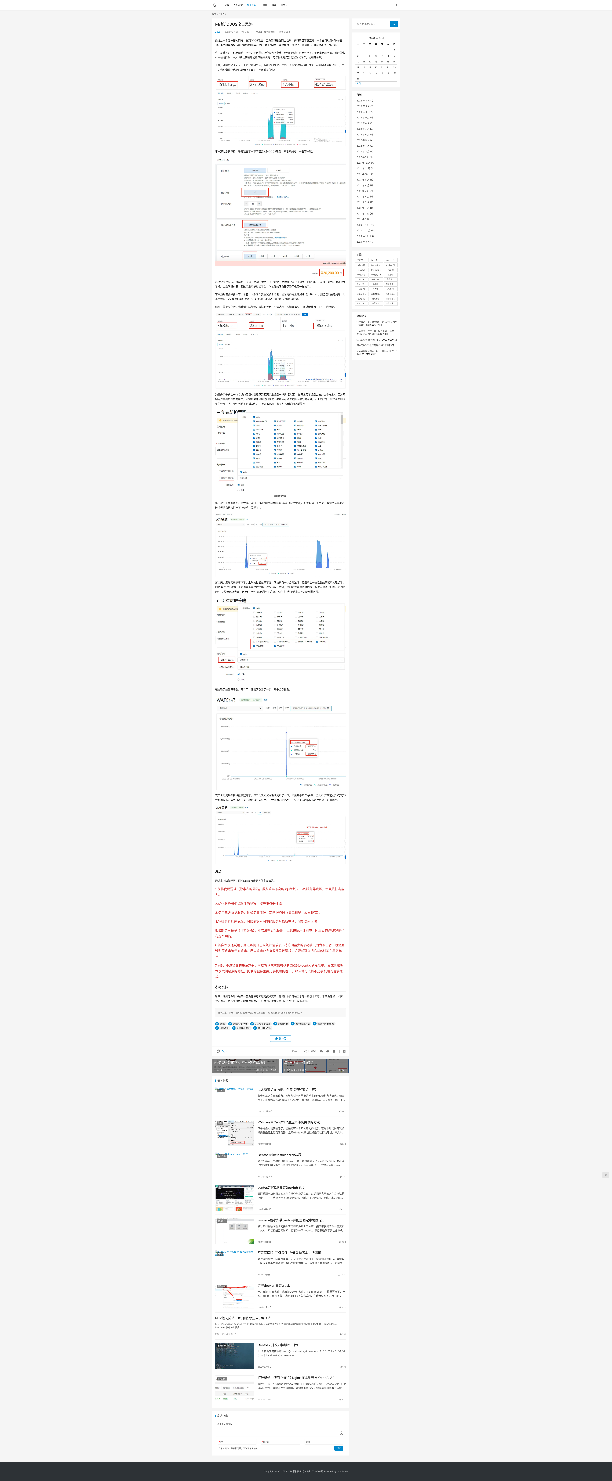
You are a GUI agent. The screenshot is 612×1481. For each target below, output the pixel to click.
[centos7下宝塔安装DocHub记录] (234, 1198)
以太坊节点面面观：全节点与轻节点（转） (288, 1090)
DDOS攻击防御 (262, 1023)
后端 (220, 1123)
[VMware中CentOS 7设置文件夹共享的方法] (234, 1133)
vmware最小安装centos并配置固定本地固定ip (291, 1220)
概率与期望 (391, 294)
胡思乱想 (238, 5)
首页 (214, 14)
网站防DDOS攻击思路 (368, 345)
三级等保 (391, 274)
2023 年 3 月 (363, 112)
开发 (376, 289)
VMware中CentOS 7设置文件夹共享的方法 (289, 1122)
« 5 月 (358, 83)
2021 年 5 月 (363, 202)
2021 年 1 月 (363, 219)
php (361, 270)
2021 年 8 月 (363, 185)
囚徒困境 (391, 284)
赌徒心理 (362, 303)
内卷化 (390, 279)
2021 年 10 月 (364, 174)
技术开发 (251, 5)
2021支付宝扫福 (362, 260)
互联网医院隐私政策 (377, 279)
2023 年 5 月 (363, 100)
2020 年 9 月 (363, 241)
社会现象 (391, 299)
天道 (361, 289)
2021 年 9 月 (363, 179)
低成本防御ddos (325, 1023)
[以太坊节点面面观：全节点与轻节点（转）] (234, 1100)
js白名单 (376, 265)
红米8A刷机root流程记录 (369, 339)
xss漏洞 (361, 274)
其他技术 (222, 1286)
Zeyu (217, 31)
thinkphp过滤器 (377, 270)
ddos (222, 1023)
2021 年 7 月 (363, 191)
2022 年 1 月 (363, 157)
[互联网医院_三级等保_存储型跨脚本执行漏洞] (234, 1264)
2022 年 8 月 (363, 123)
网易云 (284, 5)
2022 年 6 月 (363, 134)
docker (390, 260)
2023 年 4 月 (363, 106)
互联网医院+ (362, 279)
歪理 (227, 5)
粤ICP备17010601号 (312, 1471)
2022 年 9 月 (363, 117)
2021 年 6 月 (363, 196)
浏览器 (376, 299)
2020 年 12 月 (364, 224)
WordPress (342, 1471)
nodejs (390, 265)
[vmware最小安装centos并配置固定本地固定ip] (234, 1231)
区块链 (221, 1090)
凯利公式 (362, 284)
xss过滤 (376, 274)
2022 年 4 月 (363, 145)
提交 (339, 1448)
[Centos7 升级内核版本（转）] (234, 1356)
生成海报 (312, 1051)
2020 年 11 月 (364, 230)
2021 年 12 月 (363, 162)
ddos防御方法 (302, 1023)
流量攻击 (224, 1028)
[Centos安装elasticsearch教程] (234, 1166)
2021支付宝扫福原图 (377, 260)
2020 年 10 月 (364, 236)
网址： (309, 1441)
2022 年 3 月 (363, 151)
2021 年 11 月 (363, 168)
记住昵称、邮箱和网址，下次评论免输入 (239, 1448)
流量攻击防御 (243, 1028)
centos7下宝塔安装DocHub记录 (281, 1188)
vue (391, 270)
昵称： (223, 1441)
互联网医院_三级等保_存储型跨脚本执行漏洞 (289, 1253)
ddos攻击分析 (240, 1023)
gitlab (361, 265)
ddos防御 (283, 1023)
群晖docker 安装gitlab (274, 1285)
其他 (265, 5)
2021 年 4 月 (363, 207)
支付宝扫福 (377, 294)
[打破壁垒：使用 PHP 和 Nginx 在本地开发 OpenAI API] (234, 1388)
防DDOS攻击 (264, 1028)
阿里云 (376, 303)
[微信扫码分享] (321, 1051)
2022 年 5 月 (363, 140)
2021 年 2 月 (363, 213)
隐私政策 (391, 303)
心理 (390, 289)
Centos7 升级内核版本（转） (279, 1345)
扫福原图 (362, 294)
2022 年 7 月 (363, 128)
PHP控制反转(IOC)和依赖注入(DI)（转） (244, 1318)
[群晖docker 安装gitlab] (234, 1296)
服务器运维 (269, 31)
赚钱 (274, 5)
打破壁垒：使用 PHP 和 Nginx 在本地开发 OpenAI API (296, 1378)
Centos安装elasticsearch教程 (280, 1155)
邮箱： (266, 1441)
